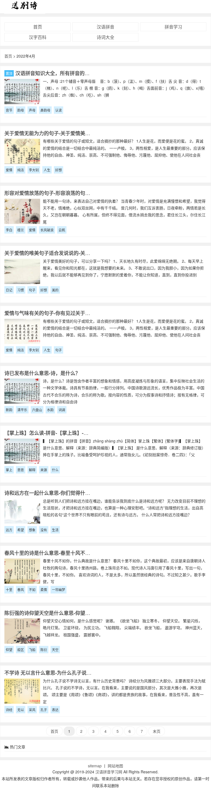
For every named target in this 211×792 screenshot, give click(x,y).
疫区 (20, 649)
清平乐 (22, 409)
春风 (20, 589)
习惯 (20, 290)
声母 (32, 110)
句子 (32, 290)
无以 (20, 709)
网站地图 (115, 765)
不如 (32, 589)
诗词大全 (105, 37)
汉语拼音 (105, 27)
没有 (43, 529)
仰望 (9, 649)
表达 (55, 709)
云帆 (62, 230)
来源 (43, 469)
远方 (9, 529)
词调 (62, 409)
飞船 (32, 649)
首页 (37, 27)
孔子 (43, 709)
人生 (47, 170)
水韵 (50, 409)
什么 (55, 469)
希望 (20, 529)
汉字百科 (37, 37)
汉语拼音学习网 (108, 771)
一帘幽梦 (58, 589)
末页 (156, 731)
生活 (55, 529)
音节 (9, 110)
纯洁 (20, 170)
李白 (9, 230)
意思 (20, 469)
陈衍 (43, 649)
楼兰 (20, 230)
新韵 (9, 409)
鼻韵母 (45, 110)
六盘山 (37, 409)
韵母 (20, 110)
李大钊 (34, 170)
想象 (32, 529)
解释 (32, 469)
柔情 (43, 589)
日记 (9, 290)
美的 (55, 290)
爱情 (9, 170)
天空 (55, 649)
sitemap (95, 765)
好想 (58, 170)
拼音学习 (173, 27)
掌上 (9, 469)
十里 (9, 589)
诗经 (9, 709)
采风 (32, 709)
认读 (58, 110)
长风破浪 (47, 230)
